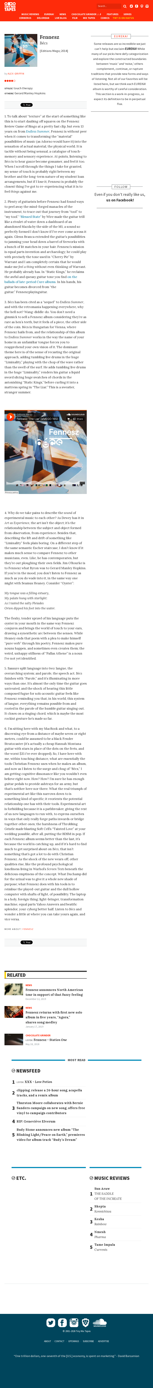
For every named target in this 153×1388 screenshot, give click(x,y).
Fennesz (28, 929)
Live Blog (61, 18)
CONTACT (59, 1341)
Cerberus (25, 18)
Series (128, 14)
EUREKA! (49, 14)
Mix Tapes (89, 18)
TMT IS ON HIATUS (123, 18)
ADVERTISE (103, 1341)
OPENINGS (73, 1341)
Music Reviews (30, 14)
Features (112, 14)
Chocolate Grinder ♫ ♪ (86, 14)
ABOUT (47, 1341)
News (63, 14)
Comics (105, 18)
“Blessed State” (30, 217)
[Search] (125, 6)
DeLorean (43, 18)
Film (74, 18)
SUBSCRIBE (88, 1341)
